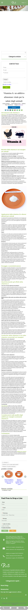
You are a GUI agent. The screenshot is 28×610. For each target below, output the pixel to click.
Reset (13, 530)
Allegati (5, 79)
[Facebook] (2, 598)
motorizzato (20, 104)
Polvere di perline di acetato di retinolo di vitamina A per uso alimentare (9, 481)
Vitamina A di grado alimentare (9, 466)
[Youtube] (7, 598)
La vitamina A (5, 462)
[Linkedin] (4, 598)
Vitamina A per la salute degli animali (10, 464)
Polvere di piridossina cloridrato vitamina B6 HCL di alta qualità (19, 482)
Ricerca (25, 52)
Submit (4, 530)
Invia (6, 87)
